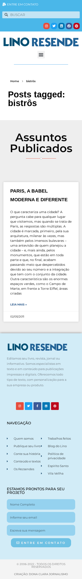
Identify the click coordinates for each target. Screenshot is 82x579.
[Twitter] (54, 26)
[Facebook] (69, 26)
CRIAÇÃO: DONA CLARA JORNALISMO (41, 574)
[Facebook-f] (37, 406)
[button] (41, 54)
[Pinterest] (76, 26)
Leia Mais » (18, 304)
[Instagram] (46, 26)
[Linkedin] (61, 26)
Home (14, 81)
